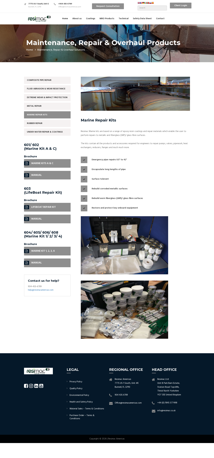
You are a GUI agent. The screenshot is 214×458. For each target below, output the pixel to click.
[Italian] (146, 4)
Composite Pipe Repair (39, 80)
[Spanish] (153, 4)
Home (65, 18)
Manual (36, 175)
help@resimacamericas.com (40, 290)
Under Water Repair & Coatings (45, 132)
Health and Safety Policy (81, 402)
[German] (143, 4)
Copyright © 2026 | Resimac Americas (107, 439)
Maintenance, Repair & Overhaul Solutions (61, 50)
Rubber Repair (34, 123)
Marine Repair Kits (37, 115)
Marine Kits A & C (42, 163)
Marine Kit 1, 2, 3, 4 (43, 251)
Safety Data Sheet (142, 18)
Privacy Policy (76, 381)
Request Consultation (108, 6)
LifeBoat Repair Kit (43, 207)
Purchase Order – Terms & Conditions (82, 417)
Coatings (90, 18)
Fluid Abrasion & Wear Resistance (46, 89)
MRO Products (107, 18)
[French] (141, 4)
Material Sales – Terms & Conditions (87, 408)
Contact (160, 18)
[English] (139, 4)
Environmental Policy (79, 395)
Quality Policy (76, 388)
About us (77, 18)
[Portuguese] (148, 4)
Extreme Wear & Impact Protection (47, 97)
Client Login (180, 5)
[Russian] (150, 4)
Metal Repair (34, 106)
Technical (124, 18)
